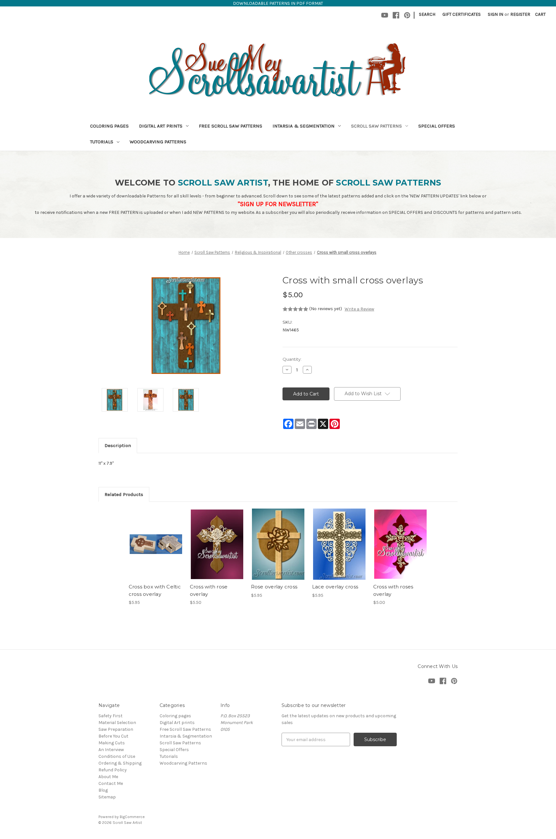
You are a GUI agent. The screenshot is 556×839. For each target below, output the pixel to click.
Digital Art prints (160, 126)
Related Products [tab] (124, 494)
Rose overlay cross (274, 587)
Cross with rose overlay (209, 590)
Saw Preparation (115, 729)
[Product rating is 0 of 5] (295, 309)
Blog (103, 790)
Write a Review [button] (359, 309)
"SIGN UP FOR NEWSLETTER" (278, 204)
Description (118, 445)
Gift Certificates (461, 14)
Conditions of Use (116, 756)
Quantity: (292, 359)
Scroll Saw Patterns (376, 126)
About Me (108, 776)
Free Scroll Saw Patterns (230, 126)
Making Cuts (111, 743)
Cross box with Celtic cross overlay (155, 590)
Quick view (155, 538)
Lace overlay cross (335, 587)
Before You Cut (113, 736)
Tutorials (101, 142)
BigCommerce (132, 817)
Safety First (110, 716)
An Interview (111, 749)
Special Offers (436, 126)
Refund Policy (112, 770)
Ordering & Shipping (120, 763)
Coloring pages (109, 126)
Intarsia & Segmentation (304, 126)
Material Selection (117, 722)
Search (427, 14)
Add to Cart (156, 549)
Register (520, 14)
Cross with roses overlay (393, 590)
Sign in (495, 14)
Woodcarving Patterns (158, 142)
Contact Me (110, 783)
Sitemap (107, 797)
